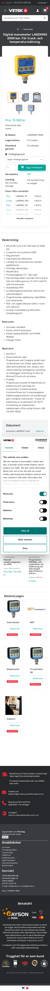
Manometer (28, 29)
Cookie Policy (7, 853)
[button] (44, 963)
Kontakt (8, 871)
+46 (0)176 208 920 (22, 3)
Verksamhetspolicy (10, 863)
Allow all (25, 531)
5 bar (8, 205)
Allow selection (25, 539)
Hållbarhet (6, 855)
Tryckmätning (9, 557)
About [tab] (41, 448)
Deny (25, 548)
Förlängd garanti (16, 154)
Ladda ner (40, 431)
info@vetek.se (38, 794)
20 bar (9, 214)
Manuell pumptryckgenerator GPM (12, 562)
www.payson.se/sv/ (35, 940)
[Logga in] (38, 10)
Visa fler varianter (25, 218)
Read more (15, 629)
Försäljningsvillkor (9, 850)
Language (42, 3)
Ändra (5, 837)
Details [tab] (25, 448)
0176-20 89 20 (10, 883)
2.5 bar (9, 201)
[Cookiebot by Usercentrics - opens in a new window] (35, 440)
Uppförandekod (8, 860)
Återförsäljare (7, 866)
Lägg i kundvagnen (34, 167)
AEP (29, 174)
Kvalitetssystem (8, 858)
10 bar (8, 210)
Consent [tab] (9, 448)
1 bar (8, 196)
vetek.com (34, 815)
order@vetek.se (27, 886)
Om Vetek (6, 847)
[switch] (43, 502)
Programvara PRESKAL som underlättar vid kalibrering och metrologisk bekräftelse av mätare (36, 567)
